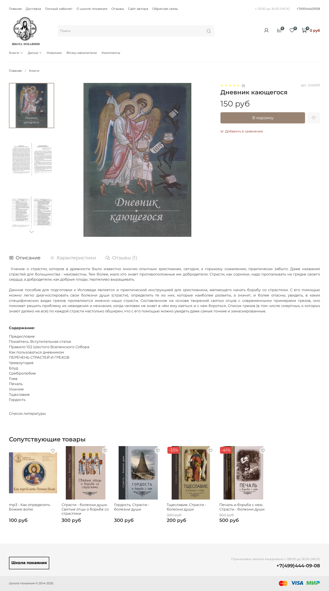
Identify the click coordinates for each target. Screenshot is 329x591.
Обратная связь (165, 9)
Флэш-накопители (81, 53)
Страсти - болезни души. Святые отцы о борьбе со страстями (85, 508)
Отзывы (117, 9)
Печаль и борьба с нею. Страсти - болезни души (242, 506)
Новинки (54, 53)
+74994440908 (308, 9)
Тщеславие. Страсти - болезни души (186, 506)
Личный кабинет (59, 9)
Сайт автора (138, 9)
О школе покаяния (92, 9)
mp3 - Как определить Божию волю (29, 506)
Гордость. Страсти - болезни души (132, 506)
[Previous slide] (68, 160)
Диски (33, 53)
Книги (14, 53)
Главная (15, 9)
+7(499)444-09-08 (298, 565)
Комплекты (111, 53)
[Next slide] (31, 231)
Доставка (33, 9)
